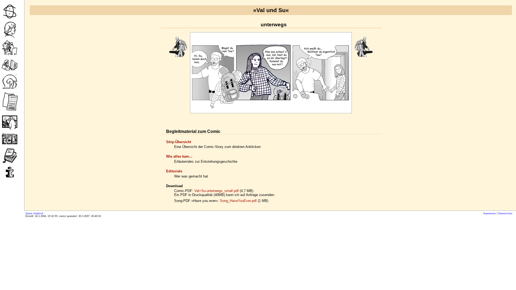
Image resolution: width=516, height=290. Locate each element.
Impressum (489, 213)
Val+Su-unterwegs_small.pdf (216, 191)
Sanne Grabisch (34, 213)
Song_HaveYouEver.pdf (238, 201)
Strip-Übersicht (178, 142)
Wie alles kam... (179, 156)
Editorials (174, 171)
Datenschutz (505, 213)
